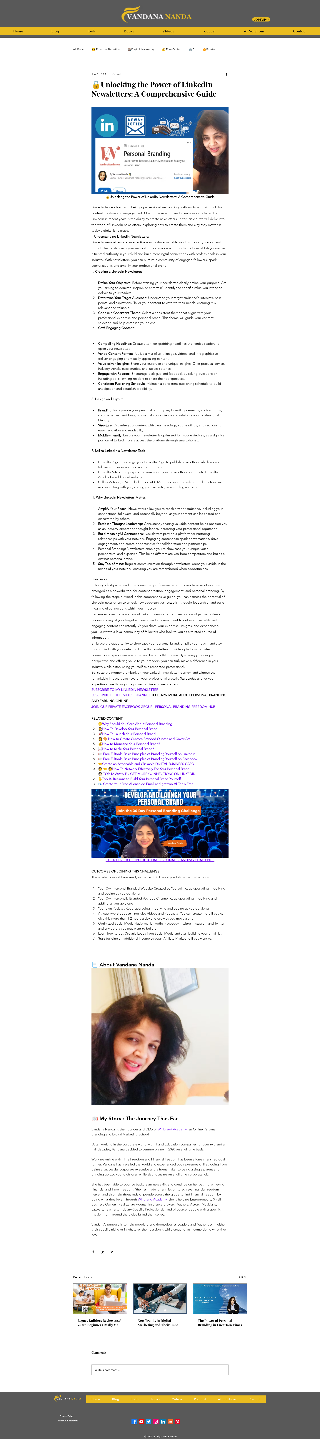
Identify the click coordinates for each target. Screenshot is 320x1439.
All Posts (78, 49)
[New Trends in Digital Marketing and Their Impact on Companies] (160, 1299)
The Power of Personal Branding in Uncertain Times (220, 1322)
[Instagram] (156, 1421)
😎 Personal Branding (106, 49)
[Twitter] (148, 1421)
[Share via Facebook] (93, 1252)
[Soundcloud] (170, 1421)
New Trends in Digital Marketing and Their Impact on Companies (159, 1322)
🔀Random (210, 49)
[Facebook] (134, 1421)
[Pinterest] (177, 1421)
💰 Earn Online (171, 49)
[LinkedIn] (163, 1421)
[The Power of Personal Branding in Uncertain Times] (220, 1299)
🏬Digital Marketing (141, 49)
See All (243, 1276)
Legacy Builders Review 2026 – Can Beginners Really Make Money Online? (100, 1322)
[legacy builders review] (100, 1299)
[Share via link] (111, 1252)
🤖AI (192, 49)
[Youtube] (141, 1421)
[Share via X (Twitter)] (102, 1252)
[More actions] (226, 74)
